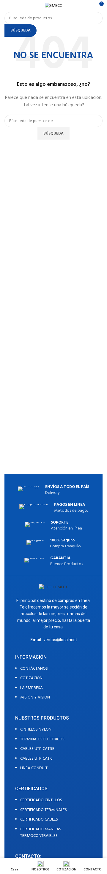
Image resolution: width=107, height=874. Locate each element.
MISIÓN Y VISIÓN (35, 697)
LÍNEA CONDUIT (34, 768)
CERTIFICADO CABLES (39, 819)
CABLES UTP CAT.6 (36, 758)
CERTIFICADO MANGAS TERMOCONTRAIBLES (40, 832)
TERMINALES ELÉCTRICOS (42, 739)
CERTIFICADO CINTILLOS (41, 800)
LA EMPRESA (31, 688)
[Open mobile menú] (6, 6)
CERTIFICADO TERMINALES (43, 810)
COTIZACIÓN (31, 678)
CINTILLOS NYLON (35, 729)
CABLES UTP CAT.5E (37, 748)
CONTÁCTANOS (34, 668)
